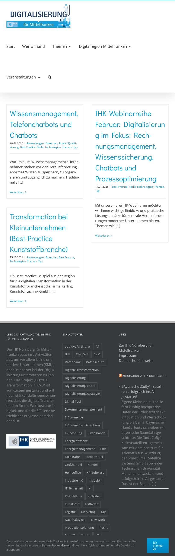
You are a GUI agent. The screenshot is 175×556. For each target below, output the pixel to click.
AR (97, 346)
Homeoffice (73, 472)
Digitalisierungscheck (80, 386)
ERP (103, 449)
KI (90, 488)
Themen (67, 147)
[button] (49, 77)
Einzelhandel (97, 433)
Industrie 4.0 (74, 480)
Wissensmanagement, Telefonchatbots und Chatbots (44, 124)
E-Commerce (74, 417)
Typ (75, 147)
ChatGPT (82, 354)
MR (103, 512)
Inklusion (95, 480)
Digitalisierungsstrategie (82, 394)
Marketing (88, 512)
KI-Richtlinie (73, 496)
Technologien (53, 147)
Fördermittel (94, 457)
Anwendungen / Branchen (42, 143)
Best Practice (28, 147)
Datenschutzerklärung (56, 545)
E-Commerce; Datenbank (82, 425)
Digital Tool (73, 401)
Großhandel (73, 465)
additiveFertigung (77, 346)
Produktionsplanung (79, 528)
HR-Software (95, 472)
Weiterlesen (17, 192)
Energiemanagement (80, 449)
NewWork (98, 520)
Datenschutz (95, 362)
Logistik (70, 512)
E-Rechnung (73, 433)
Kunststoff (72, 504)
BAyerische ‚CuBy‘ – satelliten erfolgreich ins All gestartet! (142, 391)
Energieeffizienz (76, 441)
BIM (67, 354)
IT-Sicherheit (74, 488)
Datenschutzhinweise (136, 360)
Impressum (128, 355)
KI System (95, 496)
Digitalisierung (75, 378)
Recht (40, 147)
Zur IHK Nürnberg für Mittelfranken (136, 348)
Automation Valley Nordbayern (144, 376)
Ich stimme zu (157, 545)
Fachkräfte (72, 457)
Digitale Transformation (82, 370)
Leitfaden (91, 504)
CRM (97, 354)
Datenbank (72, 362)
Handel (93, 465)
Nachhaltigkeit (75, 520)
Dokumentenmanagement (83, 409)
